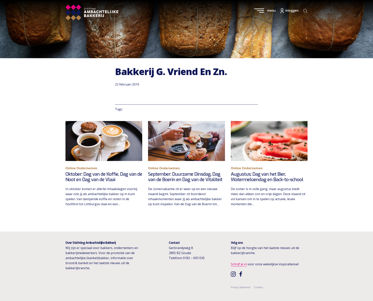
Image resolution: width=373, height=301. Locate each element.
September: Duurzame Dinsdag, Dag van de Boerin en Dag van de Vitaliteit (185, 177)
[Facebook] (241, 274)
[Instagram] (234, 274)
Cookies (258, 287)
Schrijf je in (239, 264)
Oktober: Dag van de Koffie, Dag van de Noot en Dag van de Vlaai (103, 177)
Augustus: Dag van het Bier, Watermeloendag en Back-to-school (267, 177)
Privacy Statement (240, 287)
